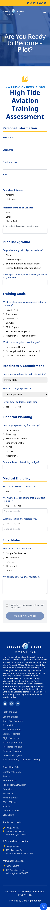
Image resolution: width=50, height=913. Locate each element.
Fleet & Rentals (10, 780)
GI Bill (9, 447)
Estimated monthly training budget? (21, 462)
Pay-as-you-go (13, 430)
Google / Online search (17, 553)
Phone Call (11, 221)
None (8, 255)
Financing (11, 434)
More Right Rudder (31, 900)
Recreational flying (15, 347)
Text (8, 212)
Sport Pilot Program (13, 721)
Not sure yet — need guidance (21, 335)
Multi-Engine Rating (13, 742)
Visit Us (6, 806)
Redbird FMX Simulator (14, 784)
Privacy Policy (25, 894)
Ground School (10, 716)
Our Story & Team (12, 771)
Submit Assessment (25, 616)
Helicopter (11, 199)
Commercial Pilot (11, 733)
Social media (12, 557)
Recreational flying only (18, 331)
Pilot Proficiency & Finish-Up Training (21, 759)
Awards (6, 776)
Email (8, 216)
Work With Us (10, 801)
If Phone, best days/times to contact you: (21, 226)
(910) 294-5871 (39, 3)
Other (9, 570)
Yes (7, 406)
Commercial (12, 318)
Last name (8, 149)
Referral (10, 561)
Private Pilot (12, 310)
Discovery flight (14, 259)
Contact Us (8, 814)
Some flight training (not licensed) (23, 263)
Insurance (8, 793)
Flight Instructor (11, 738)
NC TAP (9, 451)
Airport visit (12, 566)
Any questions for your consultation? (21, 576)
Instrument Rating (12, 729)
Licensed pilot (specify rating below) (24, 267)
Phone (6, 174)
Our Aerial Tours (11, 810)
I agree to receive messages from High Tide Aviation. (26, 606)
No (19, 406)
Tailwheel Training (12, 751)
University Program (12, 755)
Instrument (11, 314)
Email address (10, 162)
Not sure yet (12, 455)
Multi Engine (12, 327)
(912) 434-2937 (13, 846)
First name (8, 137)
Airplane (10, 194)
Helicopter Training (12, 746)
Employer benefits (15, 442)
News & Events (10, 797)
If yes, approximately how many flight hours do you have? (25, 276)
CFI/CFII (10, 322)
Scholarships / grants (16, 438)
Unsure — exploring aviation (20, 355)
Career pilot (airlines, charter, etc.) (23, 351)
